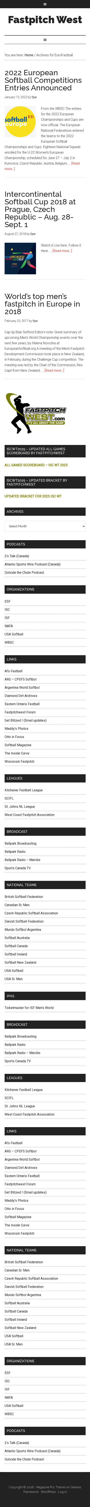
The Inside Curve (17, 753)
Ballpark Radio (15, 852)
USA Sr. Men (14, 979)
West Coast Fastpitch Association (29, 815)
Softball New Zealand (20, 962)
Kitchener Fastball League (24, 790)
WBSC (9, 642)
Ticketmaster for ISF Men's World (29, 1008)
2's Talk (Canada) (17, 556)
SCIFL (9, 798)
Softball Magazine (18, 745)
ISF (7, 618)
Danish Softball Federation (24, 921)
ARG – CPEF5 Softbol (20, 679)
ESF (7, 601)
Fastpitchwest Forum (20, 712)
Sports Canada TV (18, 868)
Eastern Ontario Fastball (22, 704)
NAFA (9, 626)
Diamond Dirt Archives (21, 696)
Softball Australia (17, 938)
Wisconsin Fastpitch (19, 762)
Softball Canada (16, 946)
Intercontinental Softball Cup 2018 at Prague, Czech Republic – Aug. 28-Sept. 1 (40, 209)
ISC (7, 610)
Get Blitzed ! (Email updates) (25, 720)
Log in (62, 1492)
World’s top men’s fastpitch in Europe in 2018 (42, 304)
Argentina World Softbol (22, 688)
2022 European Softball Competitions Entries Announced (43, 80)
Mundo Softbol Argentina (23, 930)
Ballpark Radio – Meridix (22, 860)
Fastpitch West (45, 19)
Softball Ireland (16, 954)
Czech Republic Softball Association (31, 913)
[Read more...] (62, 251)
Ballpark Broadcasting (20, 843)
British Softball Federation (24, 897)
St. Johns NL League (20, 807)
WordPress (48, 1492)
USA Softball (14, 634)
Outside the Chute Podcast (24, 573)
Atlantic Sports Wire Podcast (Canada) (32, 564)
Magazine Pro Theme (50, 1487)
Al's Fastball (13, 671)
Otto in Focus (14, 737)
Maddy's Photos (16, 729)
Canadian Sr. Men (17, 905)
